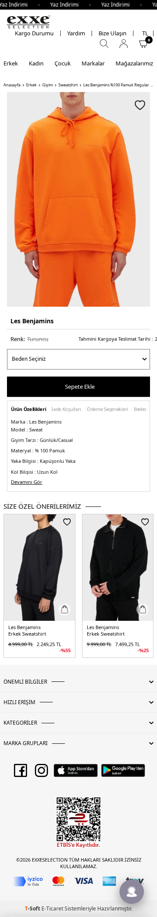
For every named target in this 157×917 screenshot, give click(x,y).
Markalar (93, 63)
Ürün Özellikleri (28, 409)
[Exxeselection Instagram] (41, 773)
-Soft (33, 908)
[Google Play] (123, 773)
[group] (78, 199)
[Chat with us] (131, 891)
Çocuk (63, 63)
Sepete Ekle (80, 386)
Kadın (36, 63)
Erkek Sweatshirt (27, 634)
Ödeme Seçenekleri (107, 409)
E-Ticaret (52, 908)
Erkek (10, 63)
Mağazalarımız (134, 63)
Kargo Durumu (34, 33)
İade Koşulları (66, 409)
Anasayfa (11, 85)
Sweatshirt (68, 85)
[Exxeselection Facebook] (20, 773)
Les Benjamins (32, 321)
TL (145, 33)
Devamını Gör (26, 482)
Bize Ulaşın (112, 33)
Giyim (47, 85)
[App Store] (76, 773)
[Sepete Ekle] (64, 609)
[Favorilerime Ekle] (67, 522)
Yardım (76, 33)
